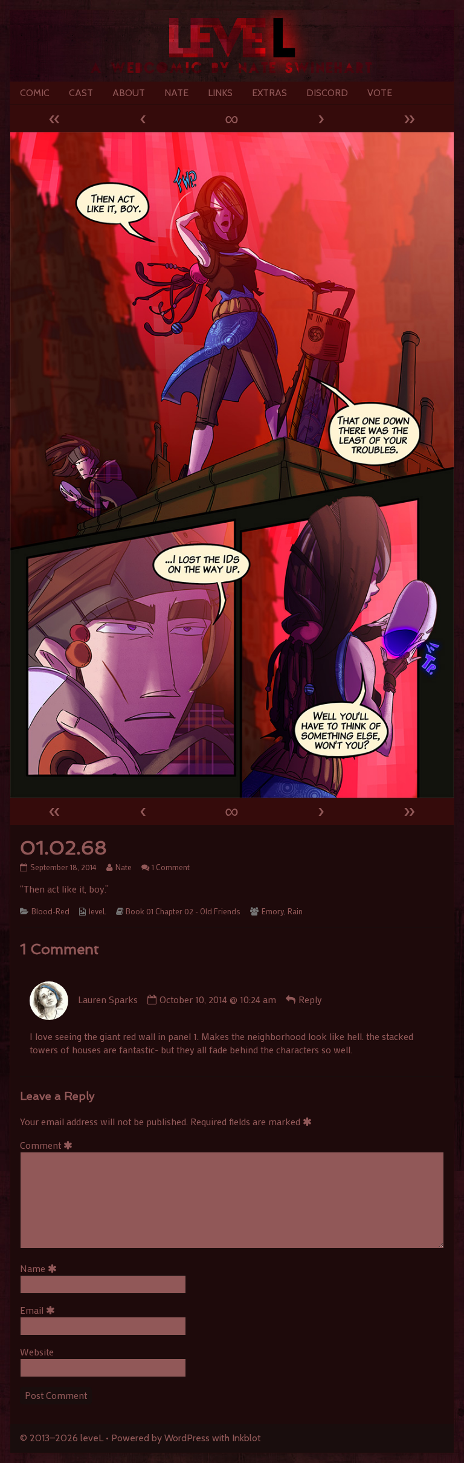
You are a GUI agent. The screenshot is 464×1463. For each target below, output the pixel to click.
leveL (97, 911)
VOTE (379, 93)
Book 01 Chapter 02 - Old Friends (183, 911)
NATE (176, 93)
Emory (273, 911)
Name (40, 1268)
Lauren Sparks (108, 999)
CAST (81, 93)
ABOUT (128, 93)
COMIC (35, 93)
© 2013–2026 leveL (61, 1438)
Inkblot (246, 1438)
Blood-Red (50, 911)
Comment (48, 1144)
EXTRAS (269, 93)
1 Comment (171, 867)
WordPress (187, 1438)
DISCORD (327, 93)
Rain (295, 911)
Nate (123, 867)
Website (37, 1351)
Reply (310, 999)
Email (39, 1309)
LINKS (220, 93)
